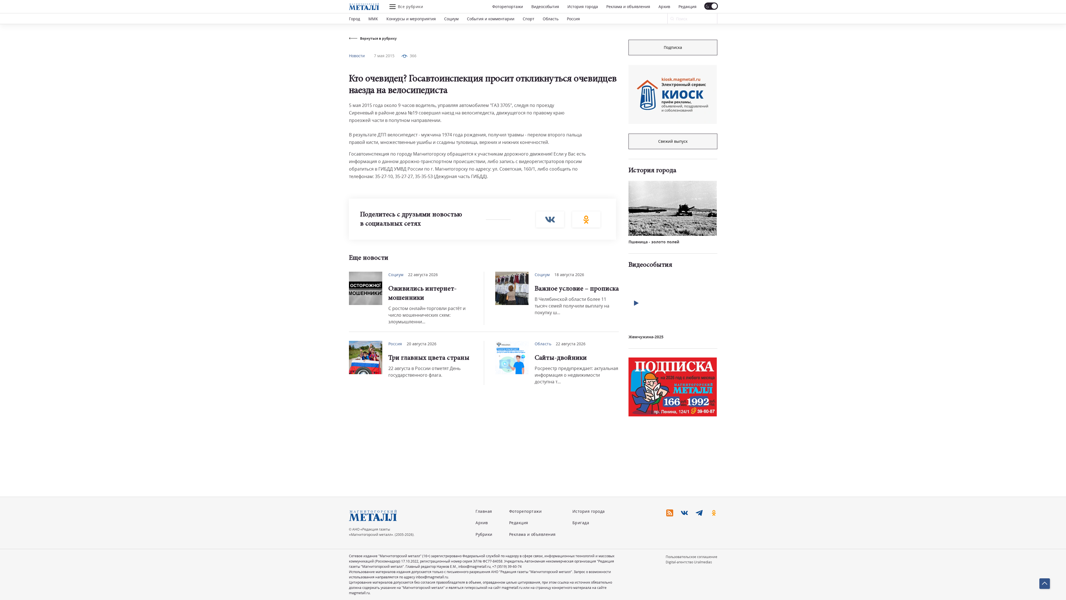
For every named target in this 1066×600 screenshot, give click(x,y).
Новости (357, 55)
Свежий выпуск (673, 141)
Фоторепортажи (507, 6)
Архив (664, 6)
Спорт (528, 18)
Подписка (673, 47)
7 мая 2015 (384, 55)
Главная (484, 511)
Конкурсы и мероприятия (411, 18)
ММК (373, 18)
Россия (573, 18)
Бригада (580, 522)
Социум (451, 18)
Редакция (687, 6)
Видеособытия (545, 6)
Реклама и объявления (628, 6)
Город (354, 18)
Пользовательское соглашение (691, 556)
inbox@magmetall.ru (474, 566)
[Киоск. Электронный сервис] (672, 94)
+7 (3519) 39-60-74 (507, 566)
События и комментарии (490, 18)
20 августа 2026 (421, 343)
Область (551, 18)
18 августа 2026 (569, 274)
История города (582, 6)
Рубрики (484, 534)
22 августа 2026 (423, 274)
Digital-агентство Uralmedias (689, 562)
